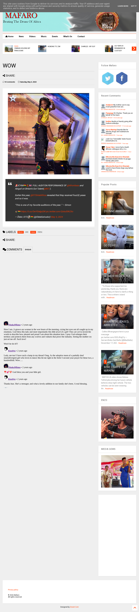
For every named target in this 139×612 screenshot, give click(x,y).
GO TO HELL (111, 245)
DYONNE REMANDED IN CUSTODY (111, 126)
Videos (32, 36)
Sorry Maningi (111, 130)
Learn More (123, 6)
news (17, 46)
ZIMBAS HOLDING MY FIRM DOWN (89, 49)
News (21, 36)
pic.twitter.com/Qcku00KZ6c (59, 211)
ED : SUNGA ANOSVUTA (57, 48)
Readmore (110, 218)
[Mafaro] (69, 30)
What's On (67, 36)
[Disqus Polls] (49, 286)
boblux (108, 121)
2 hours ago (119, 162)
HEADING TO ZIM (121, 46)
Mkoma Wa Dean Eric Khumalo (117, 157)
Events (55, 36)
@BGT (47, 188)
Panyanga (109, 113)
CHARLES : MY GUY (106, 117)
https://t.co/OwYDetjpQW (33, 211)
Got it (134, 6)
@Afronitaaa (73, 185)
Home (10, 36)
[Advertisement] (117, 535)
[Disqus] (48, 354)
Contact (81, 36)
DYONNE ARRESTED (116, 211)
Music (44, 36)
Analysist (109, 105)
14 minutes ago (120, 109)
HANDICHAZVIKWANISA (23, 48)
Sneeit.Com (74, 607)
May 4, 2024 (57, 217)
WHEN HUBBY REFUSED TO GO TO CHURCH (114, 151)
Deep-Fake (110, 147)
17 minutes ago (126, 126)
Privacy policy (13, 590)
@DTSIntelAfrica (38, 195)
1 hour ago (119, 135)
